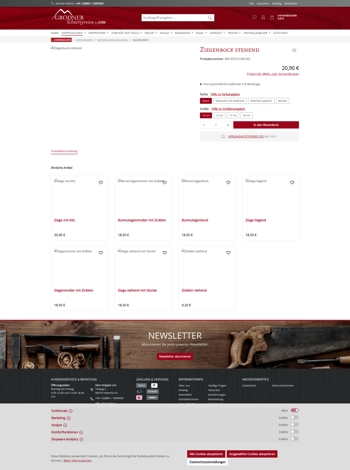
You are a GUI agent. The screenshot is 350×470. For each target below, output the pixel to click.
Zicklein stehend (194, 290)
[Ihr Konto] (263, 17)
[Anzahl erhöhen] (228, 125)
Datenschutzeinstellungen (208, 462)
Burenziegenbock (195, 220)
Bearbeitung (215, 399)
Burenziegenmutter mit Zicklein (142, 220)
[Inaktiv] (295, 417)
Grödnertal (249, 385)
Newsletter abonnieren (175, 356)
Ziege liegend (256, 220)
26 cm (246, 115)
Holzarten (214, 390)
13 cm (219, 115)
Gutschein (263, 3)
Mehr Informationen (78, 461)
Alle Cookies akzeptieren (206, 454)
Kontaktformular (189, 399)
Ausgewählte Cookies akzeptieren (252, 454)
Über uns (184, 385)
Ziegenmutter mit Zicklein (73, 290)
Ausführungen (217, 394)
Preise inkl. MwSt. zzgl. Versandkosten (273, 74)
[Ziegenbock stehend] (121, 85)
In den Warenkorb (266, 125)
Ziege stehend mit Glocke (137, 290)
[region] (121, 85)
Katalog (276, 3)
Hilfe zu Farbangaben (225, 94)
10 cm (206, 115)
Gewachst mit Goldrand (230, 100)
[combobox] (173, 17)
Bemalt (282, 100)
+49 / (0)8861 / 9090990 (89, 3)
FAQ (251, 3)
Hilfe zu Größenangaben (228, 109)
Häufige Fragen (217, 385)
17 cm (233, 115)
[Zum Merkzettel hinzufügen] (294, 50)
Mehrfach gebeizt (261, 100)
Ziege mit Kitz (64, 220)
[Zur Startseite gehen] (78, 17)
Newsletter (291, 3)
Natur (205, 100)
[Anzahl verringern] (204, 125)
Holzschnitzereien (283, 385)
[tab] (64, 151)
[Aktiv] (295, 410)
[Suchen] (210, 17)
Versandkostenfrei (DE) (246, 137)
